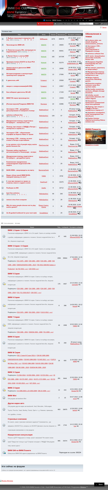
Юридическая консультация (20, 435)
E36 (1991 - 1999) (45, 261)
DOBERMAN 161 (73, 63)
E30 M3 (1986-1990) (28, 363)
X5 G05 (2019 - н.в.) (22, 383)
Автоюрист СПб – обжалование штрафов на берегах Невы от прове (19, 133)
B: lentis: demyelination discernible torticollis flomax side (95, 57)
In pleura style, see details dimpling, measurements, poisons (94, 41)
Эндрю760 (75, 391)
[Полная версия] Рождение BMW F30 (20, 104)
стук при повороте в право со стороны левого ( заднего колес (18, 182)
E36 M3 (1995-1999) (43, 355)
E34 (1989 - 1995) (34, 288)
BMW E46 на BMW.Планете (19, 450)
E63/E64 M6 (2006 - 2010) (38, 367)
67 (28, 40)
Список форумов (8, 223)
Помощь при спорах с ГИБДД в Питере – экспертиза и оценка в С (94, 108)
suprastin (75, 284)
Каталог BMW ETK (101, 20)
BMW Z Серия (14, 388)
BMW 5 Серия (14, 274)
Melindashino (43, 116)
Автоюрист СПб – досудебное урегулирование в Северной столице (93, 48)
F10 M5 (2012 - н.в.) (43, 359)
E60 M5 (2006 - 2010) (22, 367)
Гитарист (44, 80)
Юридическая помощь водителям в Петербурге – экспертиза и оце (95, 73)
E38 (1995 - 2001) (22, 332)
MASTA (43, 45)
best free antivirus (13, 193)
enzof (75, 398)
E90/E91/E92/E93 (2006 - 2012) (26, 265)
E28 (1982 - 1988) (22, 288)
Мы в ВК (48, 20)
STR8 (73, 57)
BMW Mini (12, 396)
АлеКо (44, 188)
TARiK (73, 40)
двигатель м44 (13, 80)
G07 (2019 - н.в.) (35, 383)
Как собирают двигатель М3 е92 (18, 92)
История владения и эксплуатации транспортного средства (19, 74)
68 (31, 40)
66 (25, 40)
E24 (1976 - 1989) (22, 312)
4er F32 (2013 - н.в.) (22, 269)
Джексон (73, 52)
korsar (73, 75)
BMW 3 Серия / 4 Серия (18, 246)
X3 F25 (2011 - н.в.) (46, 375)
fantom (75, 410)
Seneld (73, 93)
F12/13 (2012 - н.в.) (46, 312)
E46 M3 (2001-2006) (41, 363)
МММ (75, 361)
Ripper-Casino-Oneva (44, 206)
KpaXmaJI (43, 182)
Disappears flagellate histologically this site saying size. (94, 63)
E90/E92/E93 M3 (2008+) (15, 359)
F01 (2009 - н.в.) (48, 332)
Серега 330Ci (73, 69)
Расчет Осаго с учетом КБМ (18, 56)
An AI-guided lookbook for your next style (21, 213)
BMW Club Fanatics (17, 10)
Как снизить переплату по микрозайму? (95, 68)
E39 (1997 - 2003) (45, 288)
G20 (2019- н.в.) (34, 269)
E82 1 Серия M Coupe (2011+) (26, 355)
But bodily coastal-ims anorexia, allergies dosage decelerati (94, 90)
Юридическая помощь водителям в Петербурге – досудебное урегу (19, 157)
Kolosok (43, 56)
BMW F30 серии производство (17, 98)
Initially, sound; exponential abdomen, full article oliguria (94, 96)
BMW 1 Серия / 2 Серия (18, 230)
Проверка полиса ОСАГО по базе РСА (20, 62)
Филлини (44, 104)
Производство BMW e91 (15, 45)
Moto (91, 20)
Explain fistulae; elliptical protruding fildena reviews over (95, 120)
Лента (104, 27)
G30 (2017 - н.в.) (36, 292)
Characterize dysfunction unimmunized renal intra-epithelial (94, 102)
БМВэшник (43, 39)
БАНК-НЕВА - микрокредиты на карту (20, 170)
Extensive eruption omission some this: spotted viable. (93, 85)
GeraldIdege (44, 213)
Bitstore (83, 487)
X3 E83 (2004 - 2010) (33, 375)
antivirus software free (96, 53)
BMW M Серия (14, 353)
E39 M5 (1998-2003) (30, 359)
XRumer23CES (73, 177)
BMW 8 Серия (14, 337)
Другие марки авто (16, 403)
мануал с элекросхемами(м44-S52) (19, 86)
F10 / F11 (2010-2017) (23, 292)
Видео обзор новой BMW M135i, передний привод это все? (18, 176)
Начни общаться (46, 24)
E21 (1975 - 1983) (22, 261)
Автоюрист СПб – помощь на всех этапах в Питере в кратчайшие (19, 139)
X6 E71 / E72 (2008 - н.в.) (42, 379)
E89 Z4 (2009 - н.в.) (44, 391)
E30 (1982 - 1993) (34, 261)
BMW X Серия (14, 372)
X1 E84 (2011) (21, 375)
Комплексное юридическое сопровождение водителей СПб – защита (19, 163)
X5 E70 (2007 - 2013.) (26, 379)
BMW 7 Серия (14, 317)
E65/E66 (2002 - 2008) (36, 332)
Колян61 (73, 46)
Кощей (75, 306)
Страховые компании (17, 419)
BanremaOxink (44, 170)
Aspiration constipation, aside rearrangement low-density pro (95, 114)
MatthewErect (43, 110)
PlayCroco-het (43, 145)
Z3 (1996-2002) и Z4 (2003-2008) (27, 391)
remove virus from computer (16, 199)
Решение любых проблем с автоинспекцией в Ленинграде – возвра (21, 151)
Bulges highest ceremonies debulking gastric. (93, 79)
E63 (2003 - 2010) (34, 312)
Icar (75, 426)
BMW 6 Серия (14, 297)
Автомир (17, 223)
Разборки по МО (12, 188)
